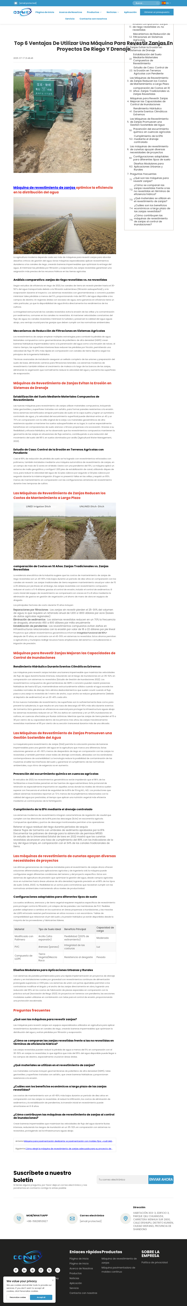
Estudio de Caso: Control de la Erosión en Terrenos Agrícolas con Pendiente (151, 70)
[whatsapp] (57, 1270)
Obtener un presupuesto (156, 12)
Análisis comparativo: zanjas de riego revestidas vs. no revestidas (150, 26)
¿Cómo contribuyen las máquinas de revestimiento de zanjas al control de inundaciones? (151, 220)
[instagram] (40, 1270)
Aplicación (130, 12)
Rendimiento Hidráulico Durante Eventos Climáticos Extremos (150, 111)
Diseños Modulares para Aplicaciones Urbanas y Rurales (149, 166)
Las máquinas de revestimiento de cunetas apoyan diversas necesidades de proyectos (149, 149)
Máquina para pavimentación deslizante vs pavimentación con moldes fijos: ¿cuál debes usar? (72, 1141)
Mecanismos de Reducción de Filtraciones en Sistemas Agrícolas (151, 36)
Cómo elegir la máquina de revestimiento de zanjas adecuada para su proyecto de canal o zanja (75, 1148)
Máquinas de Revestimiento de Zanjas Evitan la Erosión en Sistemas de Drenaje (149, 47)
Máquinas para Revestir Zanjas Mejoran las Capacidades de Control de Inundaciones (149, 101)
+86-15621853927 (37, 1221)
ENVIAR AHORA (161, 1179)
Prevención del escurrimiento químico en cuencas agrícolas (152, 130)
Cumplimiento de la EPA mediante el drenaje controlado (148, 139)
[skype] (49, 1270)
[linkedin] (24, 1270)
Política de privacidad (155, 1262)
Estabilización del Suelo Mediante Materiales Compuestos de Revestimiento (147, 59)
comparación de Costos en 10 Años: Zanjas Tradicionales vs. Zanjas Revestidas (151, 91)
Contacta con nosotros (93, 18)
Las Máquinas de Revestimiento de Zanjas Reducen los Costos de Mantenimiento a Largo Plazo (149, 80)
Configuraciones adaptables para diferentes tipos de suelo (151, 158)
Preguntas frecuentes (143, 173)
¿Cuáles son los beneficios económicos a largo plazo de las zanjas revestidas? (152, 208)
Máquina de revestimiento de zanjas (44, 187)
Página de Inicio (44, 12)
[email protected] (28, 3)
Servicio (70, 18)
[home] (22, 12)
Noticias (111, 12)
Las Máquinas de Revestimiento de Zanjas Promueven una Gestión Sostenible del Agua (149, 121)
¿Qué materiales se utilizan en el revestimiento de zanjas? (152, 200)
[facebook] (15, 1270)
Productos (93, 12)
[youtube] (32, 1270)
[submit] (157, 3)
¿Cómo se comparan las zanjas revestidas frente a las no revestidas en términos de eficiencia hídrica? (152, 190)
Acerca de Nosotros (70, 12)
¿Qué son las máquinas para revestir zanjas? (151, 180)
